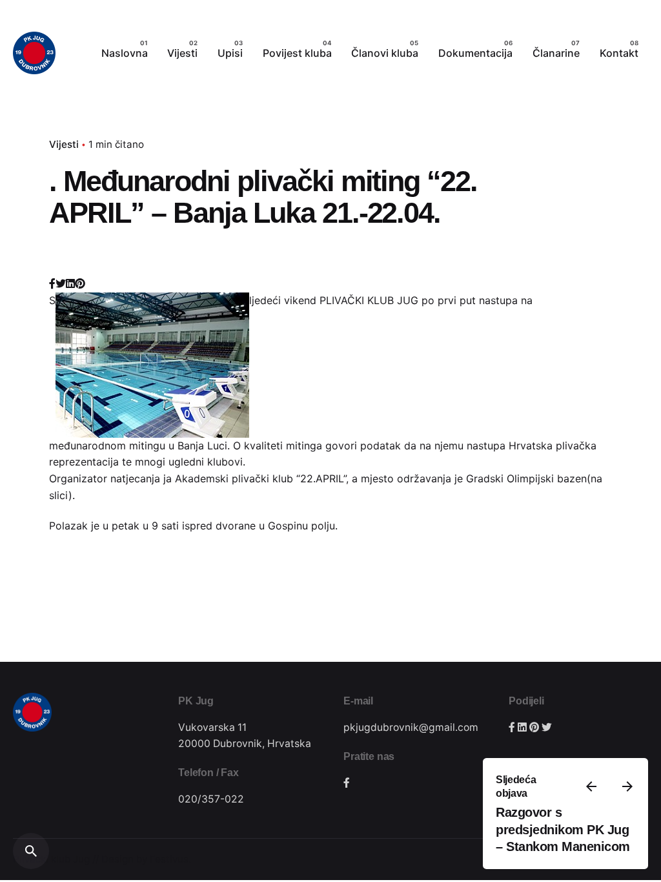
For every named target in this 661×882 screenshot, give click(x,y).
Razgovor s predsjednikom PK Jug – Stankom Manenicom (563, 829)
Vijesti (64, 144)
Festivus (169, 859)
